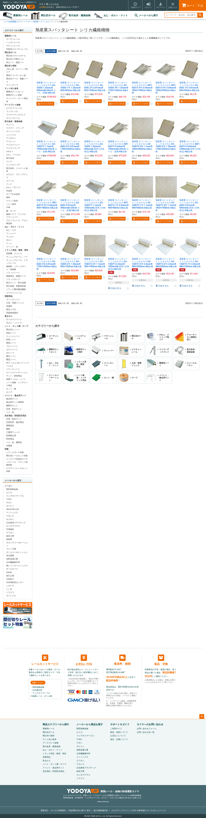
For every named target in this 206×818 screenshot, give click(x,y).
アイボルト (11, 138)
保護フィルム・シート (16, 379)
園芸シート (11, 359)
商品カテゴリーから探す (56, 724)
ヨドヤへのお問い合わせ (150, 724)
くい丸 (9, 589)
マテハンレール (13, 46)
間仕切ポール (48, 15)
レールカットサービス (45, 663)
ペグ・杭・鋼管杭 (14, 442)
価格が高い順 (76, 51)
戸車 (8, 207)
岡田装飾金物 (12, 489)
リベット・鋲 (12, 247)
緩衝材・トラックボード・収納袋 (16, 267)
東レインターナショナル (17, 565)
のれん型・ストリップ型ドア (17, 70)
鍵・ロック (11, 211)
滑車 (8, 197)
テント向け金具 (11, 88)
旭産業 (35, 22)
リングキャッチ (13, 165)
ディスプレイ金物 (12, 105)
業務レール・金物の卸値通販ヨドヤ (120, 791)
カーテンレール (13, 39)
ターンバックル (13, 131)
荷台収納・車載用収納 (16, 286)
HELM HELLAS (12, 509)
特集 (7, 449)
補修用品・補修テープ (16, 276)
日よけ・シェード (14, 323)
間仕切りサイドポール (16, 56)
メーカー (27, 22)
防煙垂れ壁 (11, 435)
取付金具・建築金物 (79, 15)
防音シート (11, 339)
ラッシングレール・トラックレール (17, 261)
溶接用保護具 (12, 313)
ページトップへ (201, 716)
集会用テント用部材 (15, 402)
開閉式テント (12, 405)
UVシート (10, 353)
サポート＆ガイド (120, 724)
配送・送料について (119, 732)
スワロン (10, 532)
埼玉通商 (10, 555)
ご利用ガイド (116, 728)
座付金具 (10, 158)
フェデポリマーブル (15, 496)
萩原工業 (10, 536)
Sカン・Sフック (13, 187)
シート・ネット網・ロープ (16, 326)
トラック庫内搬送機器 (16, 289)
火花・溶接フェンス (15, 303)
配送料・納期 (122, 663)
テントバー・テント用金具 (17, 100)
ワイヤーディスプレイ (16, 115)
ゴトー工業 (11, 549)
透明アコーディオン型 (16, 75)
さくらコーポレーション (17, 552)
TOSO (9, 499)
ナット (9, 243)
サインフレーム (13, 118)
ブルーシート (12, 346)
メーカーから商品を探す (89, 724)
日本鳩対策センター (15, 582)
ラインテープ (12, 85)
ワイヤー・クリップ (15, 128)
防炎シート (11, 333)
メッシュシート (13, 336)
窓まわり (9, 316)
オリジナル (11, 596)
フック (9, 184)
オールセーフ (12, 569)
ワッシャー (11, 233)
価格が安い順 (63, 51)
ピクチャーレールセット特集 (17, 469)
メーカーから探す (148, 15)
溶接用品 (9, 296)
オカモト (10, 519)
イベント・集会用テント (15, 395)
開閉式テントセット (15, 92)
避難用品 (10, 425)
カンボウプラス (13, 526)
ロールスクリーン (14, 319)
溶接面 (9, 306)
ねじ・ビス (11, 230)
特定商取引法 (79, 810)
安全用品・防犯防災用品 (15, 415)
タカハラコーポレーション (17, 544)
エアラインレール (14, 293)
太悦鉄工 (10, 579)
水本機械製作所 (13, 562)
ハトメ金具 (11, 204)
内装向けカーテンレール (17, 49)
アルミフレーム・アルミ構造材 (17, 222)
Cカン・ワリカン (13, 155)
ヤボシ (9, 502)
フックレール (12, 111)
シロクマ (10, 586)
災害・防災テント (14, 409)
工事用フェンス (13, 432)
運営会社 (44, 810)
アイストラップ (13, 148)
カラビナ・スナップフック (17, 176)
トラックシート (13, 273)
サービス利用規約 (58, 810)
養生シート (11, 356)
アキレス (10, 516)
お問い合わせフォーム (146, 728)
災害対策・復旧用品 (15, 422)
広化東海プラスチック (16, 522)
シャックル (11, 135)
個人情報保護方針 (101, 810)
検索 (200, 15)
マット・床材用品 (14, 376)
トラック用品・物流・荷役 (16, 250)
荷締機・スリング (14, 253)
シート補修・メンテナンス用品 (17, 384)
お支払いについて (118, 736)
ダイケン (10, 506)
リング (9, 161)
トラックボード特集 (15, 452)
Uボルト (9, 151)
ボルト (9, 240)
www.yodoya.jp (103, 802)
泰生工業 (10, 576)
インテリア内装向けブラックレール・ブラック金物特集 (17, 462)
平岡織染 (10, 529)
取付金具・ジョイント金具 (17, 169)
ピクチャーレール (14, 108)
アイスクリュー (13, 145)
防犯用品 (10, 439)
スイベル (10, 181)
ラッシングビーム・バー (17, 257)
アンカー (10, 237)
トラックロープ (13, 279)
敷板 (8, 429)
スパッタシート (46, 22)
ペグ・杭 (10, 412)
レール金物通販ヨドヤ (13, 22)
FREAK (9, 572)
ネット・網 (11, 389)
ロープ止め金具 (13, 194)
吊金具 (9, 191)
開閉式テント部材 (14, 95)
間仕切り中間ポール (15, 59)
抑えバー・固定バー (15, 62)
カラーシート (12, 349)
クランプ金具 (12, 201)
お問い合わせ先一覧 (145, 732)
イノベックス (12, 512)
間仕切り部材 (10, 66)
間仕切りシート (13, 329)
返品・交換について (119, 739)
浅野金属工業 (12, 559)
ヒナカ (9, 492)
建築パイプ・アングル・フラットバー (17, 215)
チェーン (10, 125)
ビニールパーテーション (17, 372)
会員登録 (42, 7)
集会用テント (12, 399)
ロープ (9, 392)
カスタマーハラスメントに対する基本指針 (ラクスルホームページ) (138, 810)
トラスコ (10, 592)
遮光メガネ (11, 309)
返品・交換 (161, 663)
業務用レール (20, 15)
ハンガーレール (13, 42)
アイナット (11, 141)
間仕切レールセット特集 (17, 456)
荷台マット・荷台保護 (16, 283)
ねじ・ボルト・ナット (116, 15)
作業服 (9, 446)
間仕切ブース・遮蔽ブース (17, 80)
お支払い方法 (84, 664)
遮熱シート (11, 343)
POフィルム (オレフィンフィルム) (17, 364)
